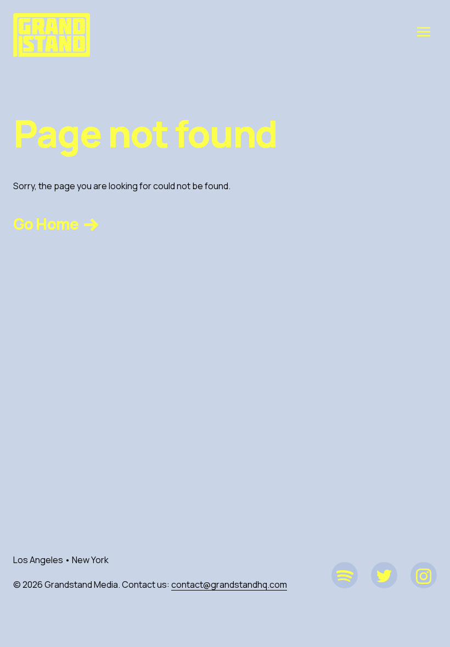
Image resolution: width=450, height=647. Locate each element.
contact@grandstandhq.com (229, 584)
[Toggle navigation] (423, 31)
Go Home (47, 223)
